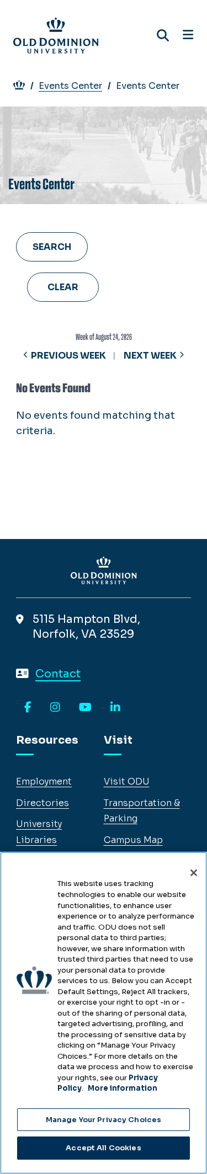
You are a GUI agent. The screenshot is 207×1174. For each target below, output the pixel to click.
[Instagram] (55, 708)
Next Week (150, 355)
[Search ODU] (163, 35)
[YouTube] (85, 708)
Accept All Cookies (103, 1147)
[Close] (194, 873)
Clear (62, 287)
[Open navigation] (188, 35)
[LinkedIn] (115, 708)
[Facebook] (27, 708)
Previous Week (68, 355)
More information (122, 1088)
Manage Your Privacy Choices (104, 1119)
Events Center (70, 86)
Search (52, 247)
